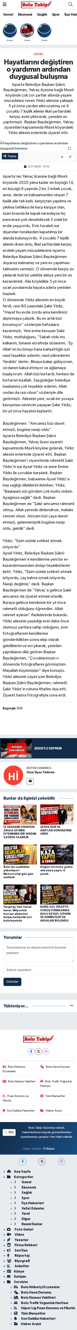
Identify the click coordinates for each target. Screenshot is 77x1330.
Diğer (26, 1219)
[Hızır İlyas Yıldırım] (13, 775)
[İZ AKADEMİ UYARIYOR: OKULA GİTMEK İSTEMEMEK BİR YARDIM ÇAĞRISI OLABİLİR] (20, 814)
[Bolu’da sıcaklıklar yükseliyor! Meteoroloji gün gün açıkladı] (20, 854)
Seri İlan (21, 1250)
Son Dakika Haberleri (21, 1110)
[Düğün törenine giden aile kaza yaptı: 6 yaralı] (57, 854)
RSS (11, 1132)
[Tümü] (72, 1006)
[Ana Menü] (5, 4)
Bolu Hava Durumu (58, 1066)
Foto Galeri (23, 1229)
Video (19, 1234)
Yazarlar (21, 1240)
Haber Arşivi (54, 1110)
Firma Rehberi (25, 1245)
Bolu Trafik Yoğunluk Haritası (56, 1083)
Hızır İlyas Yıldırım (40, 772)
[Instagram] (46, 1051)
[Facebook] (31, 1051)
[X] (38, 1051)
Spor (56, 14)
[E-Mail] (30, 781)
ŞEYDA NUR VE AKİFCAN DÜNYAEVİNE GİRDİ (56, 830)
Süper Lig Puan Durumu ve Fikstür (48, 1308)
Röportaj (21, 1255)
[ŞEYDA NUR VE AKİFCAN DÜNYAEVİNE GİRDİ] (57, 814)
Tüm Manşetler (55, 1096)
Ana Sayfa (22, 1171)
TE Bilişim (49, 1148)
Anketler (21, 1266)
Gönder (12, 982)
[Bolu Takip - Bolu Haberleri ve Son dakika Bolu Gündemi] (36, 4)
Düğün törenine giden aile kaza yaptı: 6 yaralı (56, 870)
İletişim (20, 1276)
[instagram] (61, 1161)
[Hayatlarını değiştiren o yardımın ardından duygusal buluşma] (38, 146)
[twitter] (42, 1161)
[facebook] (22, 1161)
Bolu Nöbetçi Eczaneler (14, 1069)
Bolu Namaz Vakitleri (21, 1081)
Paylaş (12, 156)
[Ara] (70, 4)
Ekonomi (25, 14)
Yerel (25, 1213)
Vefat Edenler (32, 1208)
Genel (8, 14)
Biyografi (22, 1261)
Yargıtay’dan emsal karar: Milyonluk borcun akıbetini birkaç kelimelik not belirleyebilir (17, 913)
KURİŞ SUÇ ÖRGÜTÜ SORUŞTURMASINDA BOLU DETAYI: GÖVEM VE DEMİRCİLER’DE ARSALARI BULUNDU (55, 913)
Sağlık (42, 14)
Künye (19, 1271)
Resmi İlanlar (32, 1224)
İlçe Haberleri (32, 1203)
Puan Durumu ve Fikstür (16, 1098)
